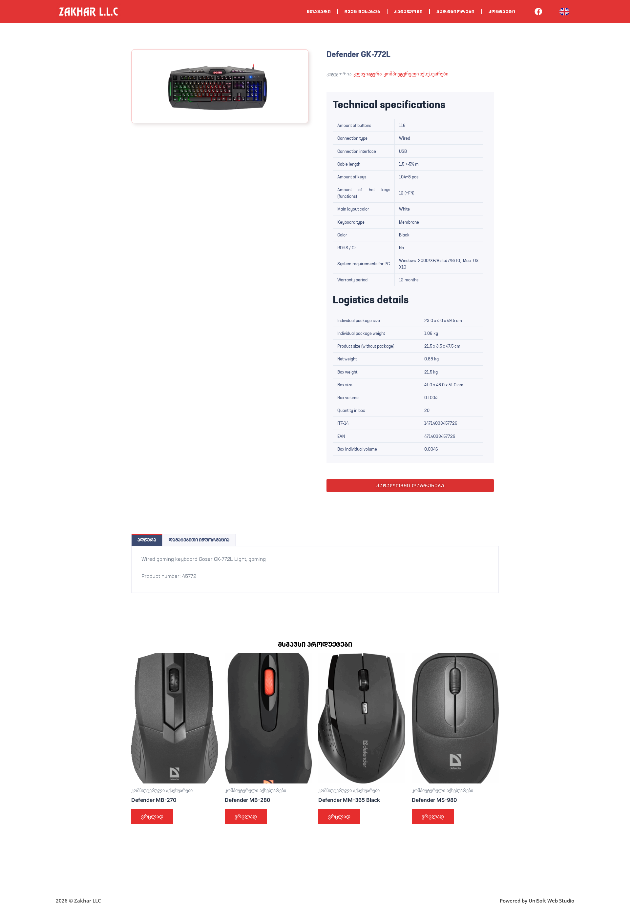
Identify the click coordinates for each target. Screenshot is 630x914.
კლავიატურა (367, 74)
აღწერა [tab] (146, 540)
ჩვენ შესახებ (362, 11)
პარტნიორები (455, 11)
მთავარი (319, 11)
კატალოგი (408, 11)
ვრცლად (152, 816)
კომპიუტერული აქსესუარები (416, 74)
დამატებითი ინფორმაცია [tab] (199, 540)
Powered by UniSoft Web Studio (537, 900)
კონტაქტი (502, 11)
